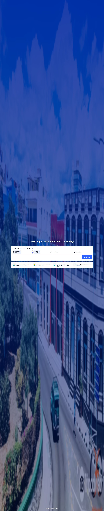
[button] (92, 2)
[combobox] (21, 252)
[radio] (15, 248)
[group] (22, 252)
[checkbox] (39, 248)
